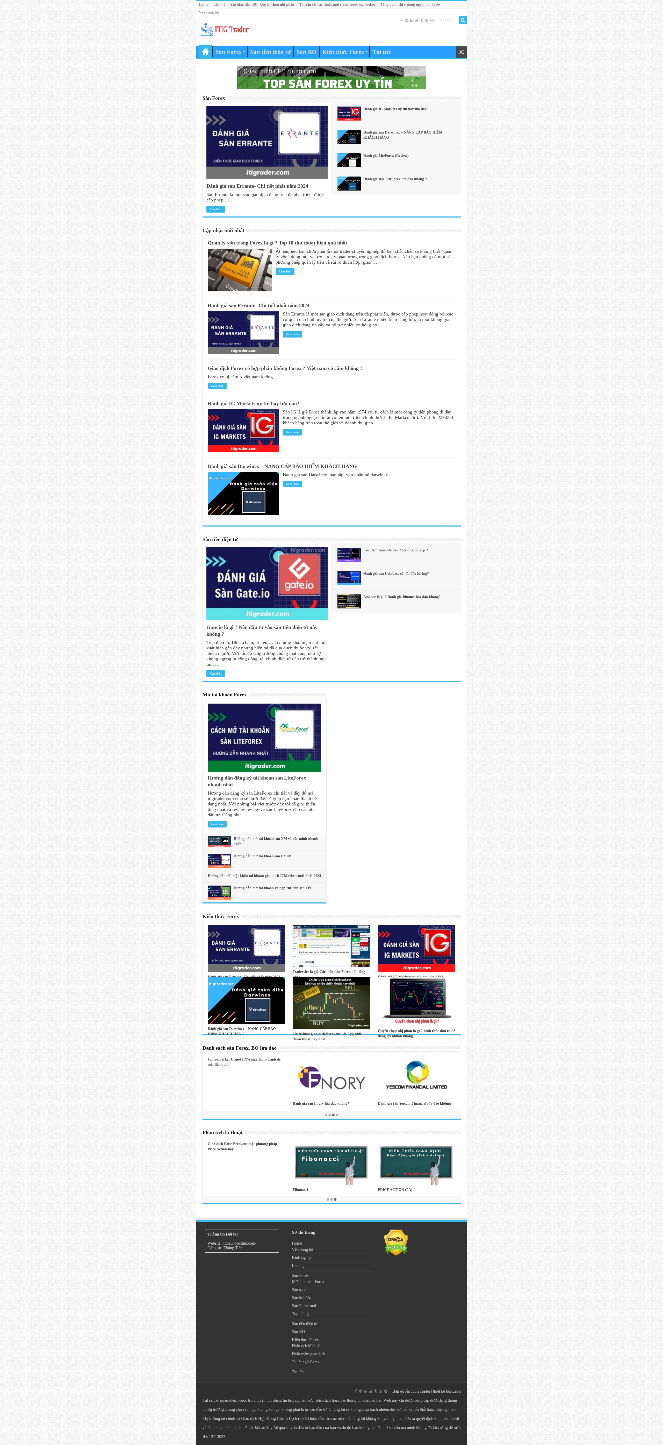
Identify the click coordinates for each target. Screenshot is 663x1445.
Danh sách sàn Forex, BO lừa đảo (240, 1048)
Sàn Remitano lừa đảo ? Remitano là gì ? (395, 550)
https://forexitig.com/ (239, 1243)
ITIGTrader (420, 1391)
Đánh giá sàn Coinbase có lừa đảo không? (396, 574)
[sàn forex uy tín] (331, 77)
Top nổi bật (301, 1313)
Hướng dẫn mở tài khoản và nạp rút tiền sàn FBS (273, 888)
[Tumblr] (421, 20)
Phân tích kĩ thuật (223, 1132)
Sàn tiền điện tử (270, 52)
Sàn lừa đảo (301, 1297)
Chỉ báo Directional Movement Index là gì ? (327, 1190)
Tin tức (381, 52)
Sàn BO (306, 52)
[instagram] (432, 20)
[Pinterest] (407, 20)
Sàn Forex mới (304, 1305)
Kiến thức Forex (343, 52)
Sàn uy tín (300, 1289)
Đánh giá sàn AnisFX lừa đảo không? (322, 1105)
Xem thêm (216, 209)
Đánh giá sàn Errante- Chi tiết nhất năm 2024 (257, 186)
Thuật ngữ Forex (306, 1362)
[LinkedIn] (412, 20)
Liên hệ (219, 4)
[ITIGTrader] (224, 28)
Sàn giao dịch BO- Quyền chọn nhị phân (262, 4)
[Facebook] (401, 20)
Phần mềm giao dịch (308, 1354)
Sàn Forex (228, 52)
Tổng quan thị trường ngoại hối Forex (410, 4)
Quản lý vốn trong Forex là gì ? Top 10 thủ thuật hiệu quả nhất (277, 242)
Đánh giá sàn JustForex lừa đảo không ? (395, 179)
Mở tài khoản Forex (225, 694)
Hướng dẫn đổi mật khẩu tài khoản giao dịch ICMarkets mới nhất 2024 (264, 876)
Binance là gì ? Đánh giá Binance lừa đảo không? (402, 597)
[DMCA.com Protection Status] (396, 1242)
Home (203, 4)
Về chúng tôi (209, 12)
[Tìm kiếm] (463, 20)
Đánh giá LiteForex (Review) (386, 156)
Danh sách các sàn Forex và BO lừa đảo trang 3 (245, 1105)
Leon (456, 1391)
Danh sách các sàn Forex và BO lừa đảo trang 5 (415, 1105)
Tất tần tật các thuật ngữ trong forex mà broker (337, 4)
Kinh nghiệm (302, 1257)
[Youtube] (417, 20)
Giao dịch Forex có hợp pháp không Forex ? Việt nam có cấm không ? (285, 368)
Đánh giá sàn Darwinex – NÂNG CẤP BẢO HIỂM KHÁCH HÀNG (282, 466)
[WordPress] (426, 20)
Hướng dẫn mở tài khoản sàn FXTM (263, 856)
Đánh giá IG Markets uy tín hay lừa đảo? (395, 109)
